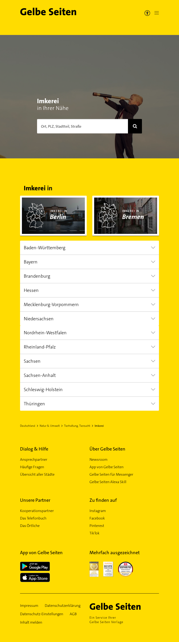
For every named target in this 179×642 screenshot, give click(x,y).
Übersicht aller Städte (37, 474)
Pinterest (97, 525)
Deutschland (27, 426)
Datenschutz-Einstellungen (41, 613)
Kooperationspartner (37, 510)
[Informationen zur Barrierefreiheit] (147, 13)
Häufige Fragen (32, 466)
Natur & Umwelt (50, 426)
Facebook (97, 518)
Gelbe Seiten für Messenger (111, 474)
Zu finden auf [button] (103, 500)
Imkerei (99, 426)
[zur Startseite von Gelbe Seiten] (122, 606)
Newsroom (98, 459)
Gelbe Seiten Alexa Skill (108, 481)
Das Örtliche (30, 525)
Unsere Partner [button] (35, 500)
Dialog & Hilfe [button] (34, 449)
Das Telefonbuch (33, 518)
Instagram (98, 510)
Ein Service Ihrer (106, 619)
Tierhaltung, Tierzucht (77, 426)
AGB (73, 613)
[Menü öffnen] (155, 13)
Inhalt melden (31, 622)
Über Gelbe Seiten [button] (107, 449)
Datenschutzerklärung (62, 605)
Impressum (29, 605)
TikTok (95, 533)
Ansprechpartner (33, 459)
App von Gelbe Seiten (107, 466)
